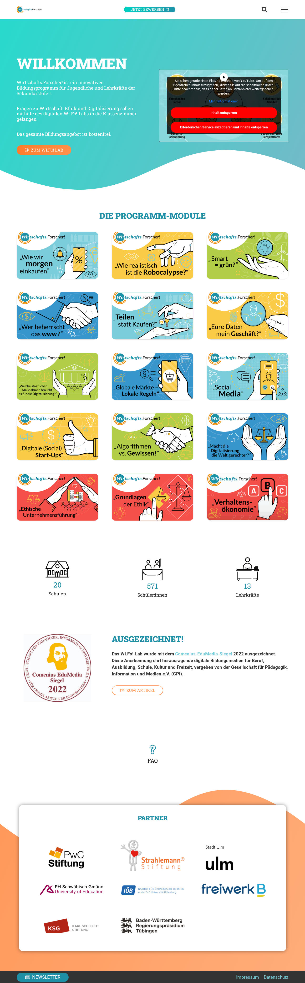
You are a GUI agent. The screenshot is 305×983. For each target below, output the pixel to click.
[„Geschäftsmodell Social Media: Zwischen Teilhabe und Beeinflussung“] (247, 376)
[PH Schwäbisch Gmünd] (71, 890)
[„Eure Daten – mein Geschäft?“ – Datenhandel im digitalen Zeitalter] (247, 315)
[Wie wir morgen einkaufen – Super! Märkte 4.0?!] (57, 255)
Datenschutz (276, 977)
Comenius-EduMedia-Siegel (203, 654)
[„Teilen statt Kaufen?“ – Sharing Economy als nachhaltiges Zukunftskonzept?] (152, 315)
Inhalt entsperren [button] (224, 113)
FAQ (152, 760)
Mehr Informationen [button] (224, 101)
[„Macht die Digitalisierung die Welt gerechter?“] (247, 436)
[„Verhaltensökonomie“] (247, 497)
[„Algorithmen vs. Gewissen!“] (152, 436)
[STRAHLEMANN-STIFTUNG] (152, 853)
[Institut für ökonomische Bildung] (152, 890)
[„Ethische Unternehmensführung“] (57, 497)
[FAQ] (152, 749)
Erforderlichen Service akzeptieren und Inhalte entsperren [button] (224, 127)
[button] (264, 9)
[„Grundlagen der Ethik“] (152, 497)
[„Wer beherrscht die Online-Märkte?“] (57, 315)
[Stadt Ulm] (233, 853)
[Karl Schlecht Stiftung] (71, 925)
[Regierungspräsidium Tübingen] (152, 925)
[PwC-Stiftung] (71, 853)
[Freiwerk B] (233, 890)
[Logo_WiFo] (29, 9)
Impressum (247, 977)
